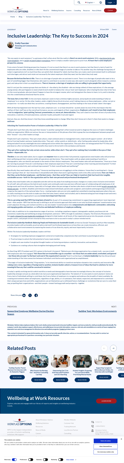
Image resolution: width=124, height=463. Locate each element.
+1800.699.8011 (100, 426)
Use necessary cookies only (105, 452)
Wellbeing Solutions (57, 10)
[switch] (30, 459)
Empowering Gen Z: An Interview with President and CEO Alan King (60, 372)
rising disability (13, 61)
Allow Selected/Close (105, 446)
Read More (17, 377)
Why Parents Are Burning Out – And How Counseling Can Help (39, 372)
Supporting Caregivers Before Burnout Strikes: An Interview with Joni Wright (104, 370)
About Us (46, 10)
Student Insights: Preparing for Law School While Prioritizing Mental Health (82, 372)
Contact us (62, 329)
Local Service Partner (71, 430)
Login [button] (110, 2)
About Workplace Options (44, 420)
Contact (110, 10)
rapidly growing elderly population (37, 61)
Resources (86, 10)
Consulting (77, 10)
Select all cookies (106, 441)
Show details (70, 459)
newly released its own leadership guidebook (27, 216)
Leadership (11, 29)
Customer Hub (69, 423)
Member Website (70, 420)
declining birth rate (107, 58)
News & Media (96, 10)
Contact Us (98, 422)
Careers (38, 433)
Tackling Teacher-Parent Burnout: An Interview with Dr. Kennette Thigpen (17, 370)
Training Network (70, 426)
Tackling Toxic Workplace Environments (97, 311)
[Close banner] (121, 439)
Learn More (106, 401)
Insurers (69, 10)
